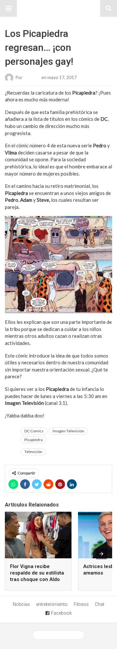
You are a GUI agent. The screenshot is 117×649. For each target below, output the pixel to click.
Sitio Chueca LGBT (58, 8)
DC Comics (34, 430)
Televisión (33, 451)
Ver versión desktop (61, 635)
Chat (99, 604)
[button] (8, 8)
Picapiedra (33, 439)
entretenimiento (52, 604)
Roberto (31, 77)
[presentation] (101, 553)
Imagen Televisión (68, 430)
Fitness (81, 604)
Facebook (61, 613)
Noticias (21, 604)
